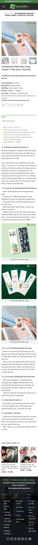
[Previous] (5, 38)
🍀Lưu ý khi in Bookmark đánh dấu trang (17, 135)
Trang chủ (8, 13)
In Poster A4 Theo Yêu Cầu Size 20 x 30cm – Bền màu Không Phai (28, 466)
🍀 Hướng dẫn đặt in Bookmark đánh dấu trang (19, 132)
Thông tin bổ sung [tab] (8, 121)
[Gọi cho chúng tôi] (26, 539)
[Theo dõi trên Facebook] (8, 539)
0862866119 (22, 485)
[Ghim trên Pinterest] (18, 105)
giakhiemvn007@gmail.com (21, 488)
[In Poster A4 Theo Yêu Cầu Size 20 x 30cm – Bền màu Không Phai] (28, 454)
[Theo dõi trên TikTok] (15, 539)
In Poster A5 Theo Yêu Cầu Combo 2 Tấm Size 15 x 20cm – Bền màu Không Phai (10, 467)
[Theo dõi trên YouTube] (30, 539)
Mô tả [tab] (4, 117)
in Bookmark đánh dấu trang (14, 147)
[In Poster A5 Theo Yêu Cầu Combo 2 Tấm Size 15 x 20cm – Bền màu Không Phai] (10, 454)
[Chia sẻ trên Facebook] (7, 105)
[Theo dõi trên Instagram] (11, 539)
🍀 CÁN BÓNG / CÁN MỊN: (12, 142)
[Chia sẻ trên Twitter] (10, 105)
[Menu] (4, 6)
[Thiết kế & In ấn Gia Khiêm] (19, 6)
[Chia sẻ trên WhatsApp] (3, 105)
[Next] (33, 38)
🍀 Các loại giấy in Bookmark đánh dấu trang (18, 137)
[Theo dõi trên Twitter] (19, 539)
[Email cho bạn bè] (14, 105)
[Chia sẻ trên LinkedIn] (21, 105)
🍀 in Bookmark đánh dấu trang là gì (15, 130)
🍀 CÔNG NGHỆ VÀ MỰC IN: (13, 140)
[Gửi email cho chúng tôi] (22, 539)
